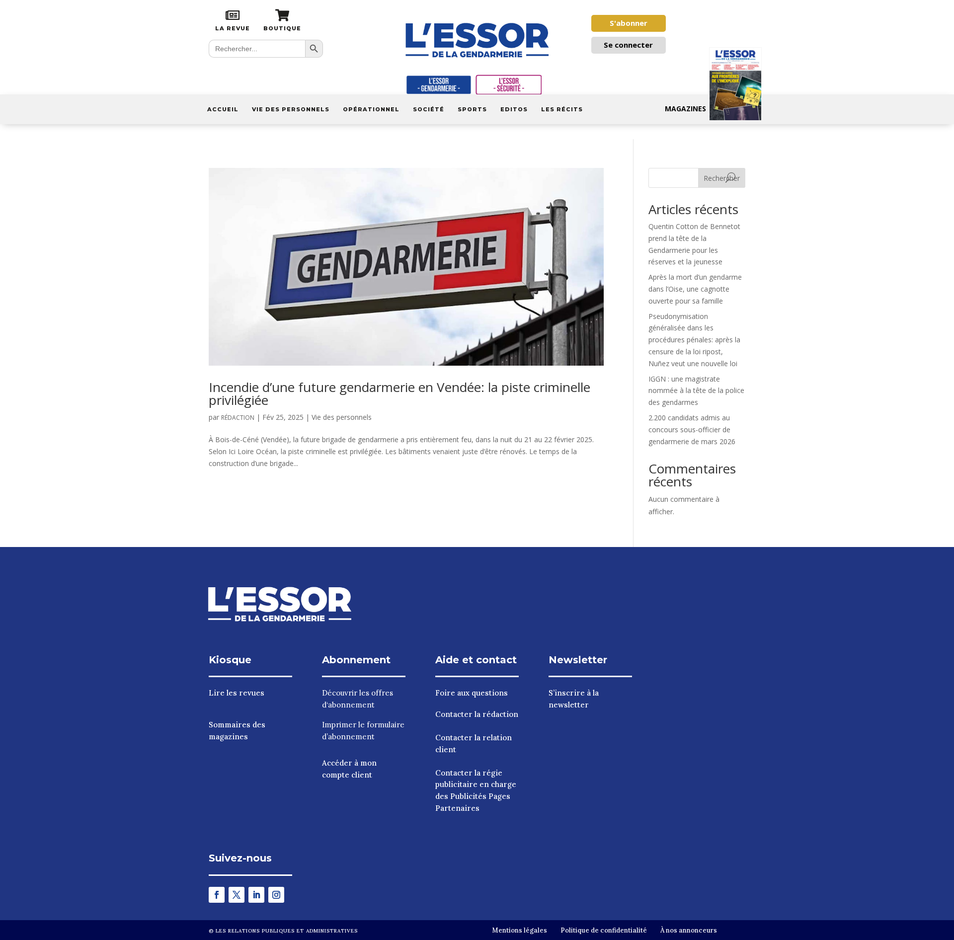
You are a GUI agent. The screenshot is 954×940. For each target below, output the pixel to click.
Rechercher (722, 178)
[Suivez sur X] (236, 895)
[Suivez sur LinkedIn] (256, 895)
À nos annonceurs (688, 930)
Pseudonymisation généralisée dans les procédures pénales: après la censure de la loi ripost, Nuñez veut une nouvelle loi (694, 340)
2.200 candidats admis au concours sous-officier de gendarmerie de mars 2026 (691, 429)
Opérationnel (371, 109)
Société (428, 109)
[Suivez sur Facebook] (217, 895)
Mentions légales (519, 930)
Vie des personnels (290, 109)
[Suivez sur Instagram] (276, 895)
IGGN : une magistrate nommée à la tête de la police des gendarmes (696, 390)
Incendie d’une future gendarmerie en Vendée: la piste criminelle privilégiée (399, 393)
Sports (472, 109)
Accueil (222, 109)
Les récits (562, 109)
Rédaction (237, 417)
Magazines (685, 108)
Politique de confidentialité (603, 930)
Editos (514, 109)
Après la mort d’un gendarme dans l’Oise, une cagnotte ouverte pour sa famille (695, 289)
